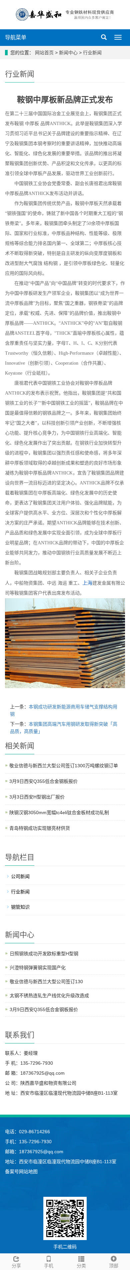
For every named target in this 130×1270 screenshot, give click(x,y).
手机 (48, 1265)
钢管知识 (20, 907)
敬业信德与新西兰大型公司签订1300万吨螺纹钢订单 (63, 765)
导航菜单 (15, 37)
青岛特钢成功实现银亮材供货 (39, 828)
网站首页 (44, 52)
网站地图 (28, 1171)
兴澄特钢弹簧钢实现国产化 (38, 967)
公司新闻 (20, 876)
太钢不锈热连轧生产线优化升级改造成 (49, 995)
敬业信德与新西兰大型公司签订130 (46, 981)
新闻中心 (69, 52)
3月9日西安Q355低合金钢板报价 (43, 781)
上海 (87, 583)
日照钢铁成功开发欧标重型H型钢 (44, 953)
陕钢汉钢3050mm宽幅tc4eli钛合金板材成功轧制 (59, 812)
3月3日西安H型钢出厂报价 (37, 797)
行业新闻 (92, 52)
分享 (16, 1265)
